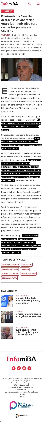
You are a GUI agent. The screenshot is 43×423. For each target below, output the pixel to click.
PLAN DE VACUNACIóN (10, 274)
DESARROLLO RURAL (9, 278)
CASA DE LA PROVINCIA (10, 265)
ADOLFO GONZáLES (28, 274)
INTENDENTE (27, 265)
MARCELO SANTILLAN (10, 269)
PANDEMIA (25, 269)
